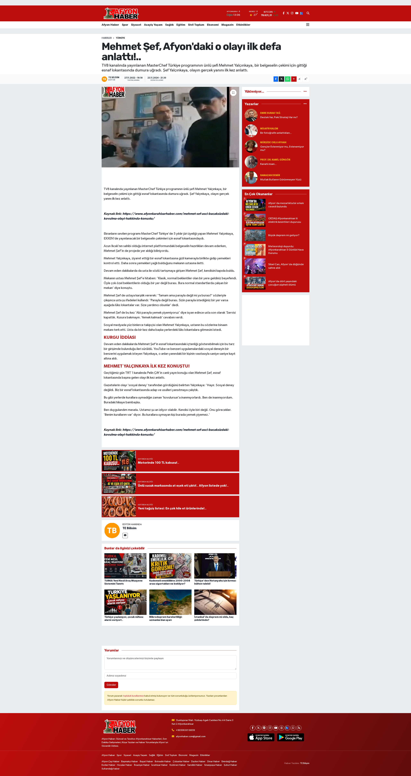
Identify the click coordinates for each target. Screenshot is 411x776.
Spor (125, 24)
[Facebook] (252, 728)
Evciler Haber (108, 765)
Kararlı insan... (268, 164)
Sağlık (169, 24)
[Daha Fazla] (294, 79)
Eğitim (180, 24)
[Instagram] (270, 728)
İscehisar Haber (159, 765)
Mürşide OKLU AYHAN (273, 142)
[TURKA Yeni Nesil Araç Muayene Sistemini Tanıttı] (125, 565)
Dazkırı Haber (198, 761)
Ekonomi (213, 24)
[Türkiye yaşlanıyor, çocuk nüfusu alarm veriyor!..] (125, 602)
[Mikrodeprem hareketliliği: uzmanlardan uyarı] (170, 602)
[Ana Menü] (307, 24)
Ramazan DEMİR (270, 175)
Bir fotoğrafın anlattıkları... (276, 133)
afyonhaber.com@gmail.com (191, 736)
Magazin (227, 24)
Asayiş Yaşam (153, 24)
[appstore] (261, 737)
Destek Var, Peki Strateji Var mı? (279, 117)
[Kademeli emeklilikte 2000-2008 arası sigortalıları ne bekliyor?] (170, 565)
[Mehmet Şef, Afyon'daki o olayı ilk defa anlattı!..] (170, 127)
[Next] (287, 728)
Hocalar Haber (124, 765)
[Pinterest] (264, 728)
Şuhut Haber (230, 765)
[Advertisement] (276, 320)
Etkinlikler (243, 24)
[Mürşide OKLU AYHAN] (251, 146)
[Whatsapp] (293, 728)
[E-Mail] (125, 535)
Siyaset (136, 24)
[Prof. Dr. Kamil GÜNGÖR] (251, 161)
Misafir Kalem (269, 128)
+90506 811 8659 (185, 730)
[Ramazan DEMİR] (251, 177)
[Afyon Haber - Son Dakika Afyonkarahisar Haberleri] (121, 13)
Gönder (111, 685)
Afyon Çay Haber (110, 761)
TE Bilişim (304, 763)
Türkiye (120, 38)
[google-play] (290, 737)
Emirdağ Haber (229, 761)
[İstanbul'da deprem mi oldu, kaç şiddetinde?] (215, 602)
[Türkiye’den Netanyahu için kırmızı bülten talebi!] (215, 565)
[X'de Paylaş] (281, 79)
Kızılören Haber (178, 765)
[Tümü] (305, 91)
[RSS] (299, 728)
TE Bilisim (129, 528)
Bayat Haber (146, 761)
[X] (258, 728)
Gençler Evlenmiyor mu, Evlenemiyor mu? (282, 148)
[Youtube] (275, 728)
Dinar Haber (213, 761)
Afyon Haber (110, 24)
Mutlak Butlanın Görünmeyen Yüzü (280, 179)
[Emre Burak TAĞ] (251, 115)
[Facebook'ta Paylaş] (276, 79)
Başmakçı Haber (129, 761)
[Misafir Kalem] (251, 130)
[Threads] (281, 728)
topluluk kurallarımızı (133, 696)
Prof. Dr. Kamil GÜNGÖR (275, 160)
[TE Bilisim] (112, 530)
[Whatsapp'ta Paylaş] (287, 79)
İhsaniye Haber (142, 765)
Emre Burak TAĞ (270, 113)
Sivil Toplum (196, 24)
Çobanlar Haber (181, 761)
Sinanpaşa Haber (213, 765)
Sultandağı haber (111, 768)
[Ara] (308, 13)
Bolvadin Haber (163, 761)
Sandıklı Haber (194, 765)
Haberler (107, 38)
